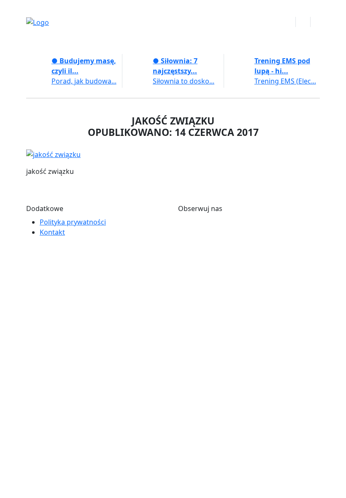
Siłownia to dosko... (183, 81)
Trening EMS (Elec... (285, 81)
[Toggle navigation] (303, 22)
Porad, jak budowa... (83, 81)
